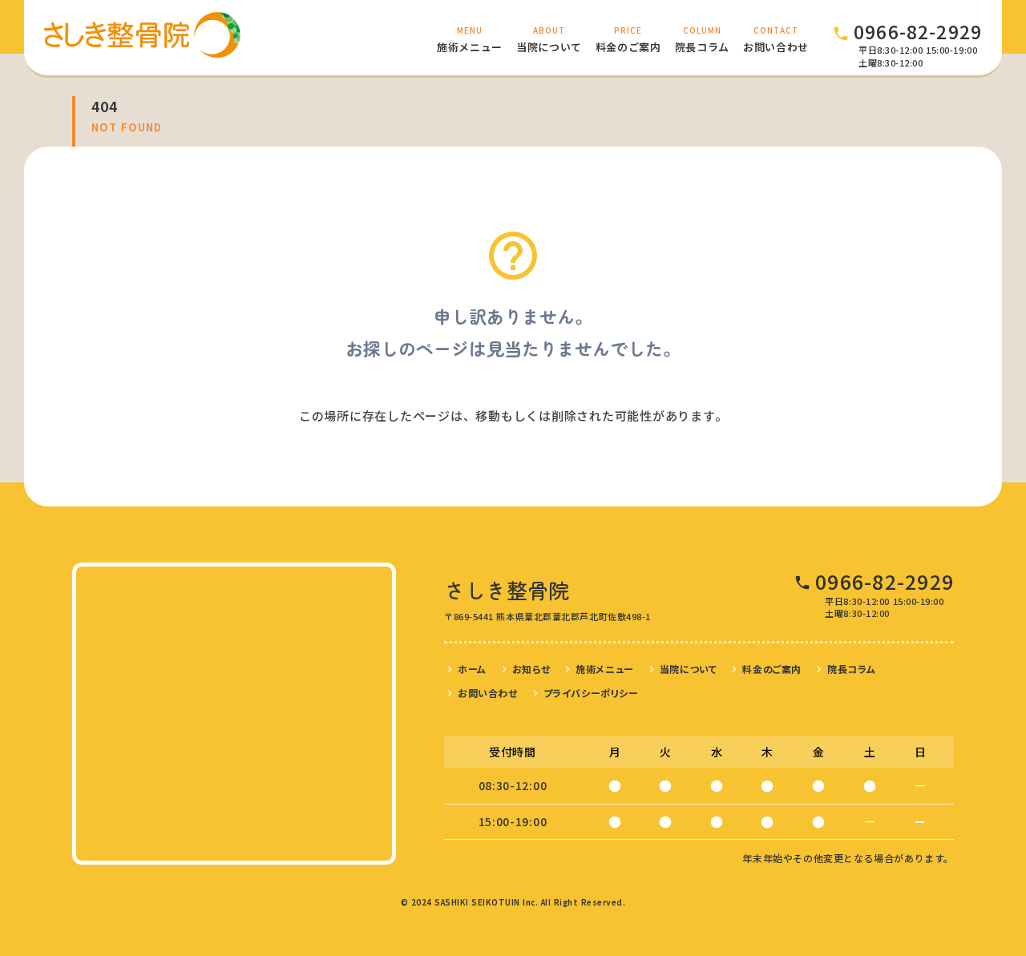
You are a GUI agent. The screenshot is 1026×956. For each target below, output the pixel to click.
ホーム (472, 669)
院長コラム (851, 669)
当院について (688, 669)
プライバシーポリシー (591, 693)
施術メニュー (605, 669)
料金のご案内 (772, 669)
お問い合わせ (488, 693)
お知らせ (531, 669)
